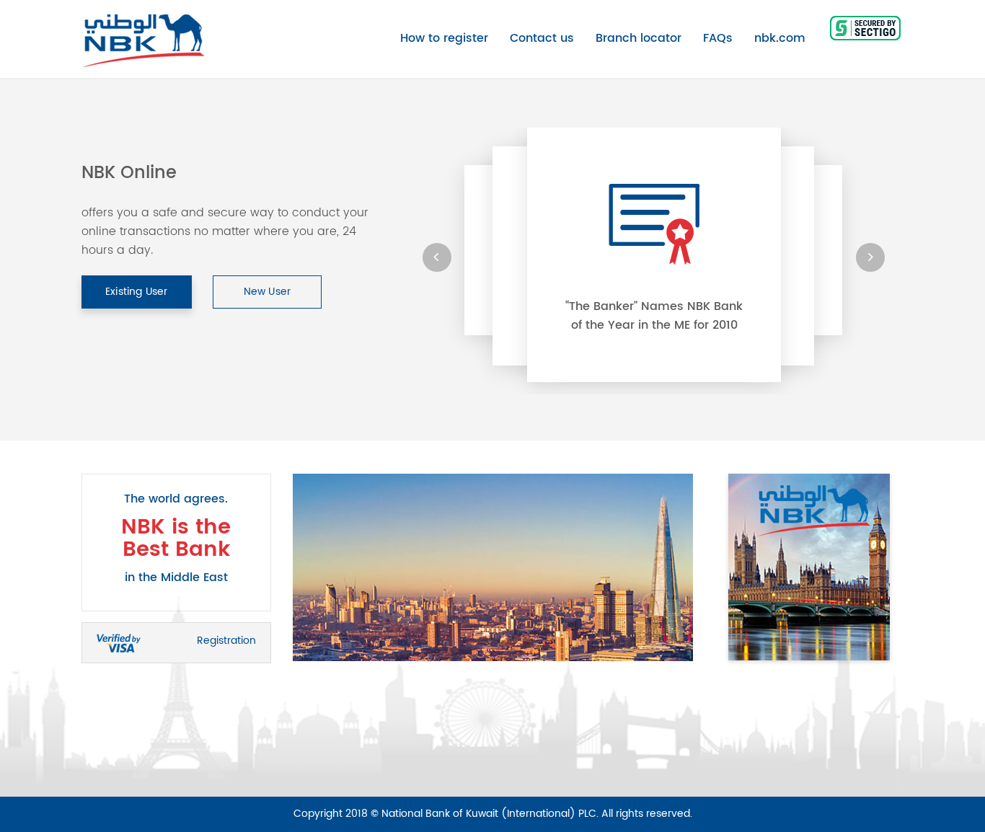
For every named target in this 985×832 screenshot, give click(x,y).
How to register (444, 38)
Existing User (136, 291)
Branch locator (638, 38)
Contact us (542, 38)
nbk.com (779, 38)
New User (267, 291)
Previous (282, 567)
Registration (226, 640)
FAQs (718, 38)
